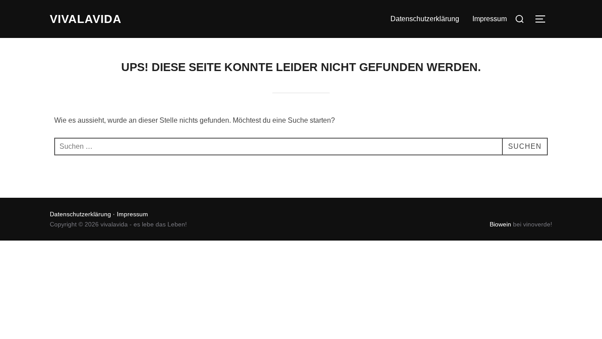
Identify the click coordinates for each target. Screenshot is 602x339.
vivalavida (86, 19)
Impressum (489, 19)
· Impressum (129, 214)
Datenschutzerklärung (424, 19)
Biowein (500, 224)
